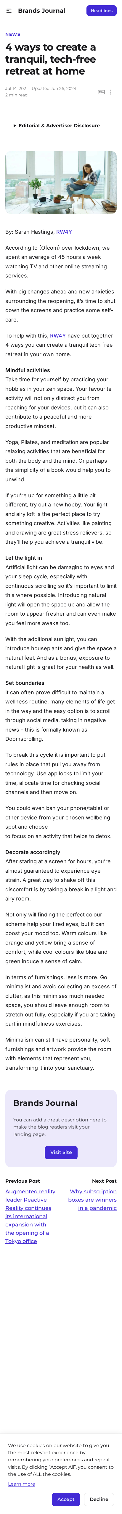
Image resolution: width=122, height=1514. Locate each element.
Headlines (102, 10)
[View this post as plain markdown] (101, 92)
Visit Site (61, 1152)
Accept (66, 1499)
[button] (9, 10)
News (12, 34)
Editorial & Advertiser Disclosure (59, 125)
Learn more (21, 1484)
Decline (99, 1499)
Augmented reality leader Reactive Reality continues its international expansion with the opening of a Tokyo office (30, 1216)
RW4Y (64, 232)
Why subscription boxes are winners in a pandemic (92, 1199)
